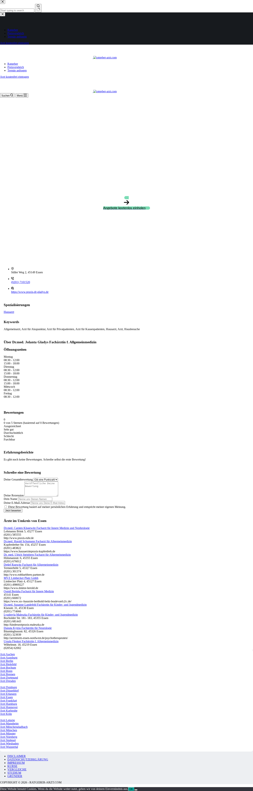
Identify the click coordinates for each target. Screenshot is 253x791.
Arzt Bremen (7, 674)
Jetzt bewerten (13, 510)
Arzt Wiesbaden (9, 743)
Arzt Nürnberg (8, 736)
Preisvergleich (15, 67)
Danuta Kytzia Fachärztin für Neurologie (28, 628)
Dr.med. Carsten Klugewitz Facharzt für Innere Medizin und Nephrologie (47, 528)
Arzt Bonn (6, 670)
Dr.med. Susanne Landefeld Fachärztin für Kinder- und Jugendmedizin (45, 604)
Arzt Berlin (6, 660)
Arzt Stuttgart (8, 740)
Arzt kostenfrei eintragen (14, 76)
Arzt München (8, 730)
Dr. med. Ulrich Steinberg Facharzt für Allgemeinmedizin (37, 554)
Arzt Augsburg (8, 657)
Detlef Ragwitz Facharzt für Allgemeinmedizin (31, 564)
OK (131, 789)
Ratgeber (12, 63)
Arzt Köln (6, 713)
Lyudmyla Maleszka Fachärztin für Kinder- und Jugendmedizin (41, 614)
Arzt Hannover (9, 707)
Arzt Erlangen (8, 693)
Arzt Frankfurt (8, 700)
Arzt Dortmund (9, 677)
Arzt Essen (6, 697)
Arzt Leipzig (7, 720)
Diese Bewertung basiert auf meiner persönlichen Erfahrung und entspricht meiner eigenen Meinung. (67, 506)
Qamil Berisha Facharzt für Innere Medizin (29, 591)
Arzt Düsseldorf (9, 690)
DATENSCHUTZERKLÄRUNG (27, 759)
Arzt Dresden (8, 680)
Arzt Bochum (8, 667)
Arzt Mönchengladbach (14, 726)
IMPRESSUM (16, 762)
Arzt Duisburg (8, 687)
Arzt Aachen (7, 654)
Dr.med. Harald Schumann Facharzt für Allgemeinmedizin (38, 541)
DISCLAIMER (16, 756)
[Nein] (135, 789)
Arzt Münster (8, 733)
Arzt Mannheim (9, 723)
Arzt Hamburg (8, 703)
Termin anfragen (17, 70)
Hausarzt (9, 311)
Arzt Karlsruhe (8, 710)
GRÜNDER (14, 776)
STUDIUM (14, 772)
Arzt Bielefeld (8, 664)
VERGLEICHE (16, 769)
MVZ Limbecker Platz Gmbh (21, 578)
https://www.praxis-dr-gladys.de (30, 291)
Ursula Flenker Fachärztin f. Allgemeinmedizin (31, 641)
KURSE (12, 766)
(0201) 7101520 (20, 282)
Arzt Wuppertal (9, 746)
